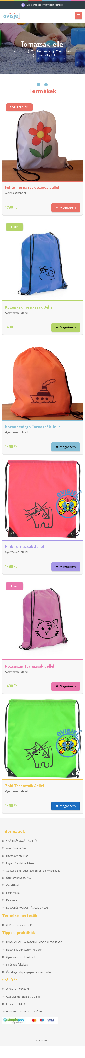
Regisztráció (56, 4)
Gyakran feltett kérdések (21, 957)
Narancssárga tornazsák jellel (33, 426)
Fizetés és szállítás (17, 856)
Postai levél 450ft (16, 1004)
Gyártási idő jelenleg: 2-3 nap (23, 996)
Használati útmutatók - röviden (24, 949)
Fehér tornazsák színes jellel (32, 187)
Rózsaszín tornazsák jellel (29, 666)
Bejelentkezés (35, 4)
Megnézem (67, 208)
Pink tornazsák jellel (24, 546)
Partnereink (13, 893)
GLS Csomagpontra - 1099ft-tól (24, 1011)
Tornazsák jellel (45, 55)
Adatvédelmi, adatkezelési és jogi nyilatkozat (33, 870)
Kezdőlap (19, 51)
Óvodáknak (13, 885)
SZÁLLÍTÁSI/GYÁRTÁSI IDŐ (21, 841)
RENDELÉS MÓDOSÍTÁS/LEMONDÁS (27, 907)
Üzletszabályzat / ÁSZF (19, 878)
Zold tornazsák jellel (24, 785)
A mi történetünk (16, 848)
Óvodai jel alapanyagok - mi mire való (28, 972)
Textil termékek (40, 51)
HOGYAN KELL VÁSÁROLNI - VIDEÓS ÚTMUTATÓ (34, 942)
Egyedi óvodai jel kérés (20, 863)
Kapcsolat (12, 900)
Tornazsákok (63, 51)
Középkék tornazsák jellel (29, 306)
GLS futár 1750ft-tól (17, 989)
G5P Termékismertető (19, 925)
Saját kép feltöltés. (17, 964)
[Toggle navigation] (78, 15)
